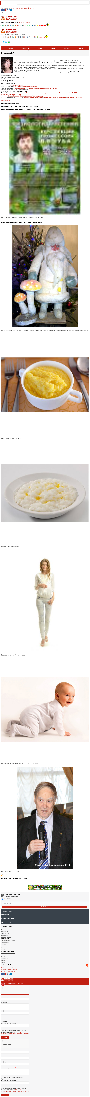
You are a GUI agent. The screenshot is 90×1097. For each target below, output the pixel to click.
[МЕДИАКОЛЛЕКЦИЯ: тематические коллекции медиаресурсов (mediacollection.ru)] (24, 26)
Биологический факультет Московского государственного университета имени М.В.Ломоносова (39, 93)
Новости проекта (7, 899)
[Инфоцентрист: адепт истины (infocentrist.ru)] (22, 26)
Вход (2, 8)
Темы (16, 8)
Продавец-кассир (38, 96)
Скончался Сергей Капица (10, 871)
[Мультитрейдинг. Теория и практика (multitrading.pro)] (2, 26)
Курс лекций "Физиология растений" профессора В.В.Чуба (22, 217)
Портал (12, 8)
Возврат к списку (5, 100)
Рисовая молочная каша (10, 547)
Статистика (3, 946)
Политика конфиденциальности (8, 955)
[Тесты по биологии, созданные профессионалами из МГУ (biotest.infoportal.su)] (37, 26)
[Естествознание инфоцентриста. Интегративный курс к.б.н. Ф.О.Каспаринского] (4, 26)
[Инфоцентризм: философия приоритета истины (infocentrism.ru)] (21, 26)
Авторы (20, 8)
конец (7, 875)
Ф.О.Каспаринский (12, 983)
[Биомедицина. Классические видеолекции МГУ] (14, 26)
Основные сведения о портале (8, 940)
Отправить (4, 1037)
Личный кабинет (5, 956)
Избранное (3, 960)
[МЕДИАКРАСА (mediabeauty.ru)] (26, 26)
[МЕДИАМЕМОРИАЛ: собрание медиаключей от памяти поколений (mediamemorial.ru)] (36, 26)
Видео (40, 48)
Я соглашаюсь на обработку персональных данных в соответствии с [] (15, 1033)
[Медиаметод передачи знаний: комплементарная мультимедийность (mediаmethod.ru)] (34, 26)
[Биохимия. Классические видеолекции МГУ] (9, 26)
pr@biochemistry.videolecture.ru (9, 971)
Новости (80, 48)
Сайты (53, 48)
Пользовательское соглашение (8, 953)
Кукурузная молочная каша (11, 438)
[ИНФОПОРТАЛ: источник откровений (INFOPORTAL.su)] (7, 26)
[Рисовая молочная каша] (45, 493)
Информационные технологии (32, 97)
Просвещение (25, 48)
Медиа (25, 8)
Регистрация (7, 8)
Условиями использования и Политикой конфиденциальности (15, 1032)
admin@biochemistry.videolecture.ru (10, 967)
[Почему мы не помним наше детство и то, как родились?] (45, 709)
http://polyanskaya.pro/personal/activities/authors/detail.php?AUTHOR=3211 (35, 88)
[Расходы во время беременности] (45, 601)
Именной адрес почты (6, 937)
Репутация (3, 944)
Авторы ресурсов (5, 942)
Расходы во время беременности (13, 655)
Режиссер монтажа (26, 96)
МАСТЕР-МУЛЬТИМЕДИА (6, 966)
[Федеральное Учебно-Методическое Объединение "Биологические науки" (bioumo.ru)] (29, 26)
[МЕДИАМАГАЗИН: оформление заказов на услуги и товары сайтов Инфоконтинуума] (5, 42)
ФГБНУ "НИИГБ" (17, 94)
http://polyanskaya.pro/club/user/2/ (28, 86)
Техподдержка (4, 935)
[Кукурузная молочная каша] (45, 385)
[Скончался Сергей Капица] (45, 818)
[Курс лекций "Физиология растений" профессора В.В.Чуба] (45, 164)
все (10, 875)
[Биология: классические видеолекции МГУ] (12, 26)
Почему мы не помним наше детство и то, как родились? (21, 763)
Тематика (66, 48)
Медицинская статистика (74, 97)
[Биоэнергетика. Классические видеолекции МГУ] (10, 26)
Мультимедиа (47, 97)
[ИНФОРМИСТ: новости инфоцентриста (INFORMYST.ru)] (5, 26)
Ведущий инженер (13, 96)
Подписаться (44, 906)
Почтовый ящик (4, 958)
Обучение (3, 927)
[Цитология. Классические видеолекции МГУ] (15, 26)
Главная (10, 48)
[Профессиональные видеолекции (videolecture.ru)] (19, 26)
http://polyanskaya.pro (16, 85)
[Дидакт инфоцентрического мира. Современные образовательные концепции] (17, 26)
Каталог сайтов (4, 931)
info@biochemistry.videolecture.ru (10, 969)
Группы (31, 8)
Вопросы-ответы (5, 933)
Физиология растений (59, 97)
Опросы (3, 947)
